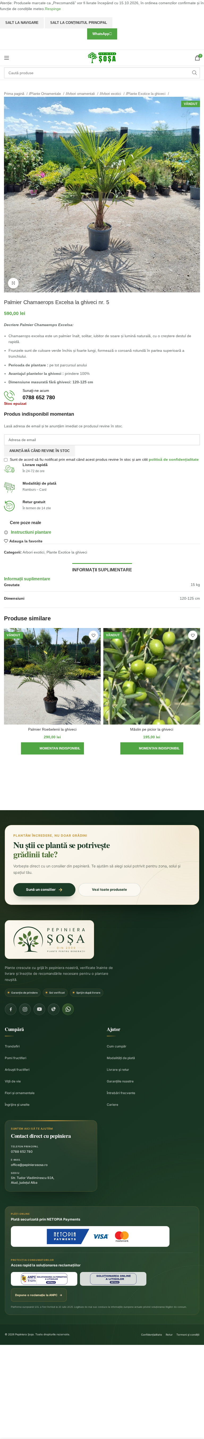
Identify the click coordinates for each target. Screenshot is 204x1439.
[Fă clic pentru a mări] (13, 283)
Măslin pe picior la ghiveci (151, 729)
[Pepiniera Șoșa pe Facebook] (10, 1009)
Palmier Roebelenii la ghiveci (52, 729)
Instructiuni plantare (31, 532)
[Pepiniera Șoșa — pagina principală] (49, 939)
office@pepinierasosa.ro (29, 1165)
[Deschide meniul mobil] (6, 57)
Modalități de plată (121, 1058)
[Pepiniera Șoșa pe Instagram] (25, 1009)
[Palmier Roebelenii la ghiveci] (52, 676)
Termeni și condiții (187, 1334)
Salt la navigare (22, 23)
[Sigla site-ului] (102, 57)
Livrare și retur (118, 1070)
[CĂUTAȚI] (194, 72)
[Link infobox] (102, 396)
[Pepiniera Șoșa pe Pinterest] (54, 1009)
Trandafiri (12, 1046)
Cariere (112, 1105)
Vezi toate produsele (109, 889)
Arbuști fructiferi (17, 1070)
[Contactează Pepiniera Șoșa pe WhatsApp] (68, 1009)
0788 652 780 (22, 1151)
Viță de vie (13, 1081)
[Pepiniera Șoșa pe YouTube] (39, 1009)
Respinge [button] (53, 9)
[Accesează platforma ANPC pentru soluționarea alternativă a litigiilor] (44, 1279)
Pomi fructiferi (15, 1058)
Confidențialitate (151, 1334)
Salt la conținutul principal (78, 23)
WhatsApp (100, 34)
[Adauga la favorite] (93, 635)
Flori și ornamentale (20, 1093)
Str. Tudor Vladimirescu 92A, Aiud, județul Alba (32, 1180)
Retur (169, 1334)
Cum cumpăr (116, 1046)
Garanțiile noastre (120, 1081)
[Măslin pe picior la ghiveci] (151, 676)
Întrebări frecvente (121, 1093)
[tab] (102, 569)
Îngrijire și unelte (17, 1105)
